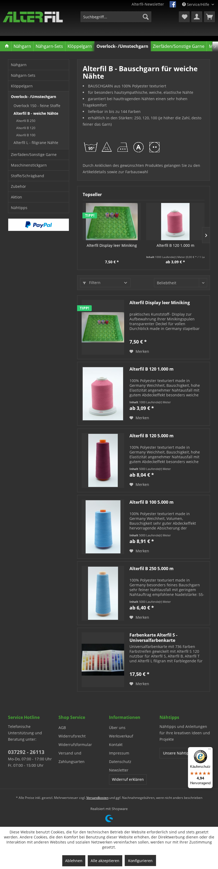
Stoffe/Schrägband (27, 175)
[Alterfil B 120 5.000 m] (103, 460)
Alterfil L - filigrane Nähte (36, 142)
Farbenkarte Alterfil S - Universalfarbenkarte (153, 637)
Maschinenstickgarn (29, 165)
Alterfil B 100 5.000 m (151, 502)
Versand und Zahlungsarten (71, 757)
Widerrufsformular (75, 744)
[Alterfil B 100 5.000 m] (103, 526)
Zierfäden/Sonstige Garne (34, 154)
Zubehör (18, 186)
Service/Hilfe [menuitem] (198, 4)
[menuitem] (116, 16)
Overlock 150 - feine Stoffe (37, 105)
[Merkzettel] (184, 16)
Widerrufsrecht (72, 736)
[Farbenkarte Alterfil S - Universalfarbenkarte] (103, 659)
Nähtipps (19, 207)
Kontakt (116, 744)
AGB (62, 727)
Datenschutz (120, 761)
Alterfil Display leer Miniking (112, 245)
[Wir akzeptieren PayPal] (38, 224)
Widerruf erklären (128, 779)
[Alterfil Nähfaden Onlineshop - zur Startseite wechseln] (33, 18)
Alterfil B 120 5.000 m (151, 436)
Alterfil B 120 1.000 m (175, 245)
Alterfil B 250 (25, 120)
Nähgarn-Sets (23, 75)
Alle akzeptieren (105, 860)
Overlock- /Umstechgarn (33, 96)
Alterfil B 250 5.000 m (151, 568)
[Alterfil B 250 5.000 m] (103, 593)
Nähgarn (19, 64)
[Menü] (209, 750)
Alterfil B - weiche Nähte (36, 113)
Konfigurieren (140, 860)
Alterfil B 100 (25, 135)
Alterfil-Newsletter (148, 4)
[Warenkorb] (209, 16)
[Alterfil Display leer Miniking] (112, 221)
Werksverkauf (121, 736)
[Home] (7, 46)
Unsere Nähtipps (178, 753)
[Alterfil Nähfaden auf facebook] (173, 4)
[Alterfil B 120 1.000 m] (175, 221)
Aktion (16, 197)
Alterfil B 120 (25, 128)
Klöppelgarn (22, 85)
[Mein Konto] (196, 16)
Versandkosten (97, 797)
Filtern (94, 282)
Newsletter (118, 770)
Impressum (119, 753)
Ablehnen (73, 860)
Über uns (117, 727)
